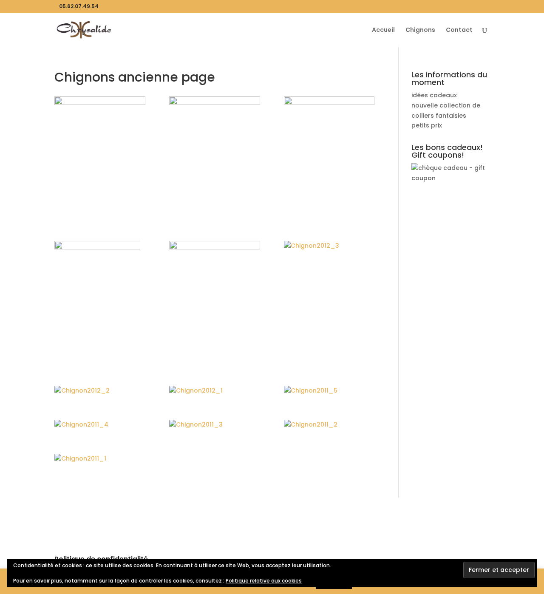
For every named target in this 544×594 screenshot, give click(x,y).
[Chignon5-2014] (99, 152)
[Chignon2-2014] (99, 301)
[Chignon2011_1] (99, 459)
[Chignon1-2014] (214, 293)
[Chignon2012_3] (329, 246)
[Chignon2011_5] (329, 391)
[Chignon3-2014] (329, 156)
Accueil (383, 30)
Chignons (420, 30)
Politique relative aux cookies (264, 580)
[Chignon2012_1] (214, 391)
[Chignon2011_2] (329, 425)
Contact (459, 30)
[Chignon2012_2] (99, 391)
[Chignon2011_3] (214, 425)
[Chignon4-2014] (214, 150)
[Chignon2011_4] (99, 425)
